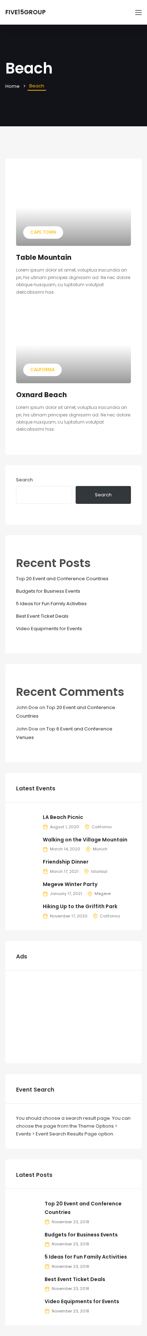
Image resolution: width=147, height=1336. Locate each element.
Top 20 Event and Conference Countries (62, 578)
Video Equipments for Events (49, 628)
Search (24, 479)
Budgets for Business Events (48, 591)
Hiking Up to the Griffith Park (80, 906)
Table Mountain (43, 257)
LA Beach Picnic (63, 817)
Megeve (103, 893)
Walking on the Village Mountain (85, 839)
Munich (100, 849)
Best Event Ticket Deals (42, 616)
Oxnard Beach (41, 395)
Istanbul (99, 871)
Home (12, 86)
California (42, 369)
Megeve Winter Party (70, 884)
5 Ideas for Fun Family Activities (51, 603)
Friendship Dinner (65, 861)
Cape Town (43, 232)
